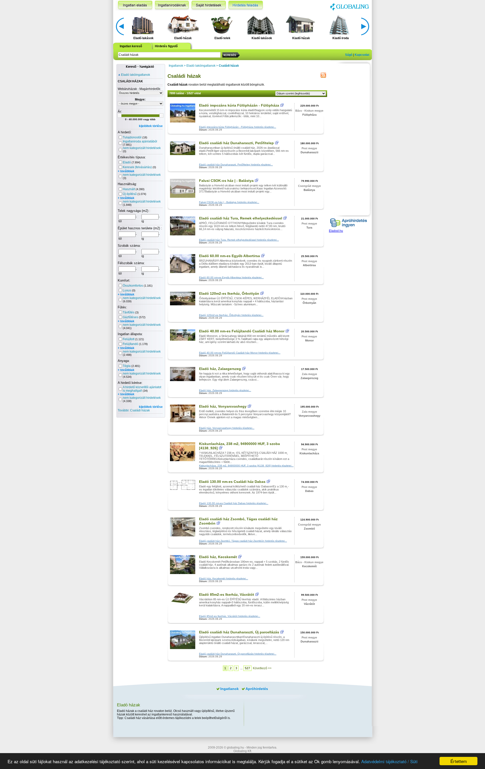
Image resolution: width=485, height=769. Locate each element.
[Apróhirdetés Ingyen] (348, 228)
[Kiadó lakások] (261, 24)
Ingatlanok (176, 65)
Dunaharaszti (309, 152)
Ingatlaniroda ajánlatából (140, 141)
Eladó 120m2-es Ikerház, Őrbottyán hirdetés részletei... (231, 315)
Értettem (458, 761)
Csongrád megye (309, 185)
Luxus (127, 290)
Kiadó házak (301, 38)
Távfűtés (128, 312)
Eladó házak (183, 38)
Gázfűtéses (130, 317)
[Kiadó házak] (300, 24)
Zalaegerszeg (309, 378)
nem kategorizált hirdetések (142, 148)
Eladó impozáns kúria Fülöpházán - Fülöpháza (239, 105)
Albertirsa (309, 265)
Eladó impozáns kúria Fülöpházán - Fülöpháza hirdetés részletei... (237, 127)
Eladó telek (222, 38)
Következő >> (262, 668)
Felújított (128, 339)
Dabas (309, 490)
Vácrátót (309, 603)
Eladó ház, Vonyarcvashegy (223, 406)
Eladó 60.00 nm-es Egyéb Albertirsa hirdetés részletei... (231, 277)
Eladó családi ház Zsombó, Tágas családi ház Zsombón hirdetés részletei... (243, 540)
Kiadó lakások (262, 38)
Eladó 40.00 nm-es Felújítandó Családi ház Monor (241, 331)
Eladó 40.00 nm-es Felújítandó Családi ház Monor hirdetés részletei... (239, 352)
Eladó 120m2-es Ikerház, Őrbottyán (229, 293)
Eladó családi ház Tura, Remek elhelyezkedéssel (240, 218)
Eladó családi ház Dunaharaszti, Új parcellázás (239, 632)
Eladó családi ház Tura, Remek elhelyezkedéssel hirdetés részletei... (239, 239)
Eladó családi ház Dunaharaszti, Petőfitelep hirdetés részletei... (236, 164)
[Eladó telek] (221, 24)
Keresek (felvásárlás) (137, 167)
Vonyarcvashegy (309, 415)
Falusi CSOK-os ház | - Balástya (226, 181)
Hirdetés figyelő (166, 46)
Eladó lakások (143, 38)
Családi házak (229, 65)
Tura (309, 227)
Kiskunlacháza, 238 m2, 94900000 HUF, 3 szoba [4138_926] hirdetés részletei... (246, 465)
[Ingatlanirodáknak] (172, 5)
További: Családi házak (134, 410)
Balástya (309, 189)
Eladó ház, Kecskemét (218, 557)
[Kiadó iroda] (340, 24)
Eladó (127, 162)
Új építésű (130, 194)
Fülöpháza (309, 114)
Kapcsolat (362, 55)
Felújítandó (130, 344)
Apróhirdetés (257, 689)
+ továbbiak (126, 171)
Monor (309, 340)
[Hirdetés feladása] (245, 5)
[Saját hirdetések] (208, 5)
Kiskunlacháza (309, 453)
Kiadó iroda (340, 38)
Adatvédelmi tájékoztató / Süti (389, 761)
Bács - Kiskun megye (309, 110)
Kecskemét (309, 566)
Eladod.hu (336, 231)
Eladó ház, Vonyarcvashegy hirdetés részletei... (226, 428)
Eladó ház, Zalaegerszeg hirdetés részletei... (225, 390)
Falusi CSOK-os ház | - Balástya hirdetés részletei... (229, 202)
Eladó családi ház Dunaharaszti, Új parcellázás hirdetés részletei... (237, 653)
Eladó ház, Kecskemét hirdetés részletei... (223, 578)
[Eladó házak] (182, 24)
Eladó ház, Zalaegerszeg (220, 369)
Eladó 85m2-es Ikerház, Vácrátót (226, 594)
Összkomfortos (133, 285)
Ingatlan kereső (131, 46)
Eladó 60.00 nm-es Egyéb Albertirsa (229, 256)
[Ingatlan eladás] (134, 5)
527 (247, 668)
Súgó (348, 55)
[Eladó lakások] (143, 24)
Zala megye (309, 374)
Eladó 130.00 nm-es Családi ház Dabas (232, 482)
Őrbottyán (309, 302)
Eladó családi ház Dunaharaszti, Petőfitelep (236, 143)
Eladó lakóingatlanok (135, 75)
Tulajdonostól (132, 137)
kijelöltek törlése (151, 126)
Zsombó (309, 528)
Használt (129, 189)
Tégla (127, 366)
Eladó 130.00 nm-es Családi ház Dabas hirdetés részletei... (233, 503)
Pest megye (309, 148)
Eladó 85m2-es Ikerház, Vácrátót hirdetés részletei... (229, 616)
